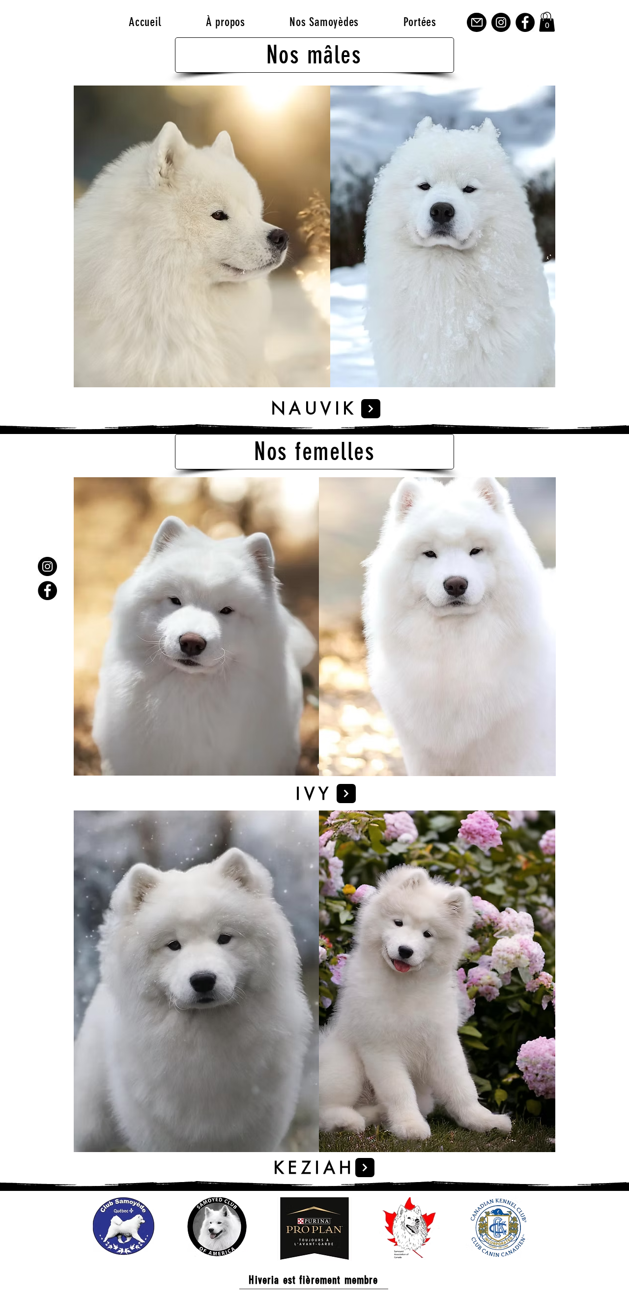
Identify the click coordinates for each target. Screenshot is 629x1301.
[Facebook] (525, 22)
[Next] (370, 408)
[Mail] (476, 22)
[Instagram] (501, 22)
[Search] (545, 17)
